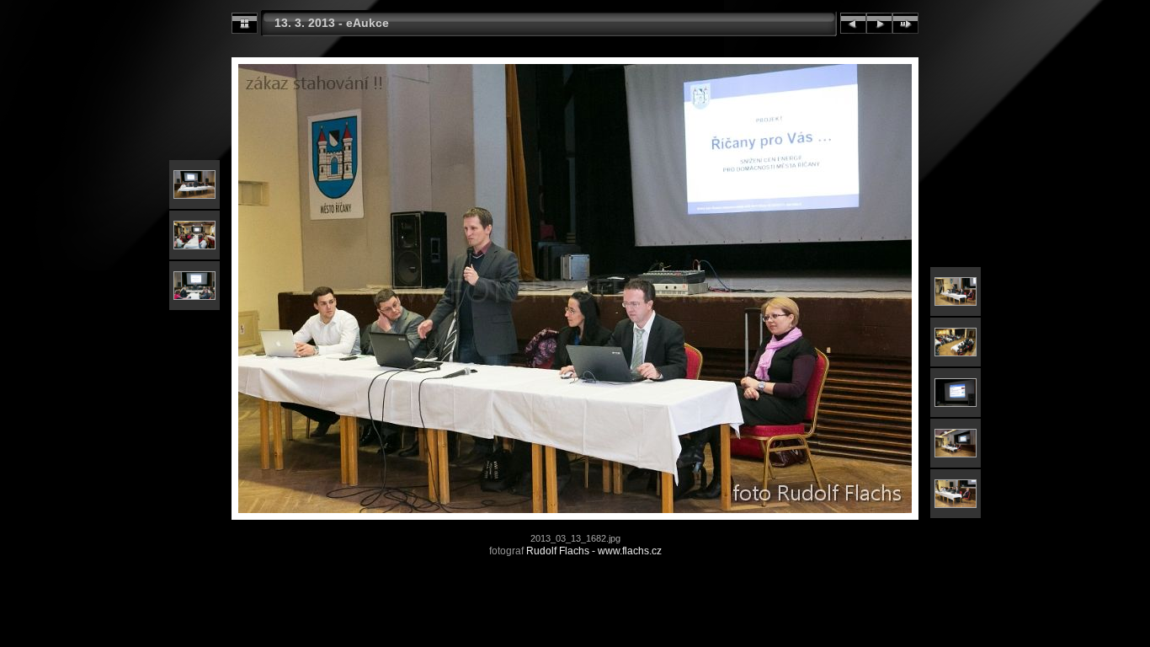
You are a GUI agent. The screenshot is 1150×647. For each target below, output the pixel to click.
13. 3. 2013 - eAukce (331, 22)
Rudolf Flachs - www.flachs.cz (594, 551)
